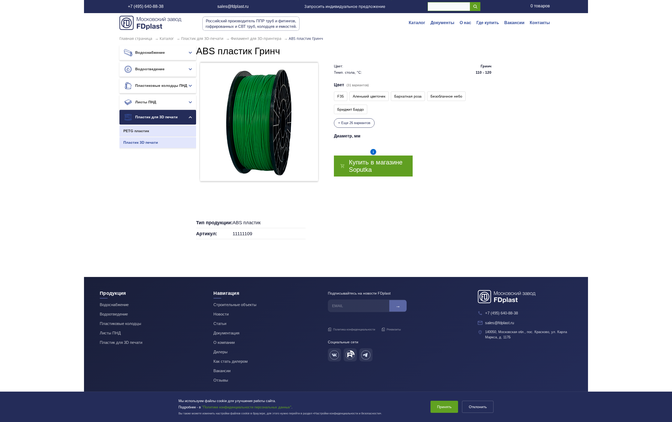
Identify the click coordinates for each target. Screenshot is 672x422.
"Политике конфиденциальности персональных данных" (246, 407)
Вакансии (514, 22)
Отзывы (220, 380)
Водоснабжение (149, 52)
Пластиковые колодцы (120, 323)
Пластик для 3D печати (156, 117)
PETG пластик (136, 131)
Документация (226, 333)
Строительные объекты (234, 304)
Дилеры (220, 352)
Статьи (219, 323)
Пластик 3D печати (140, 142)
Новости (221, 314)
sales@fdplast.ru (233, 6)
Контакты (540, 22)
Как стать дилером (230, 361)
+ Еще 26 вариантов (354, 123)
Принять (444, 407)
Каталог (417, 22)
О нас (465, 22)
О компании (224, 342)
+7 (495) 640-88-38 (146, 6)
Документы (442, 22)
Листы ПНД (145, 102)
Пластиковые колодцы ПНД (160, 85)
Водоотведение (149, 69)
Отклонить (478, 407)
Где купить (487, 22)
